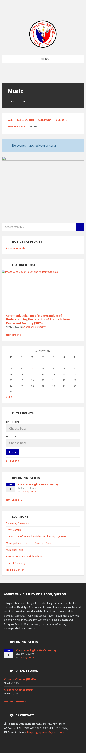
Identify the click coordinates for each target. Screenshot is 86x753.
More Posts (13, 334)
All (10, 120)
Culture (61, 120)
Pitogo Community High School (24, 556)
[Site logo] (43, 47)
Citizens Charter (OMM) (19, 689)
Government (16, 126)
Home (11, 101)
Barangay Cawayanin (18, 523)
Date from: (13, 421)
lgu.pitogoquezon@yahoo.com (45, 732)
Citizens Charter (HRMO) (20, 679)
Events (23, 101)
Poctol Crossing (15, 563)
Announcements (15, 248)
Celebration (25, 120)
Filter (12, 452)
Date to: (11, 436)
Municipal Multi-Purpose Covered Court (29, 543)
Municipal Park (14, 550)
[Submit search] (80, 227)
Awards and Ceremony (34, 326)
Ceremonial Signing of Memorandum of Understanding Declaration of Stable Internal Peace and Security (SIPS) (39, 319)
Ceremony (44, 120)
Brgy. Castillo (14, 530)
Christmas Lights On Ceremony (38, 484)
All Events (12, 461)
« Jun (9, 397)
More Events (14, 499)
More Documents (15, 701)
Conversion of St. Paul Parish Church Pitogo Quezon (36, 536)
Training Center (28, 491)
